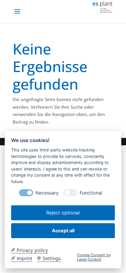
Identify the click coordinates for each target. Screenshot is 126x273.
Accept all (63, 230)
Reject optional (63, 213)
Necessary (47, 193)
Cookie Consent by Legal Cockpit (94, 257)
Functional (91, 193)
